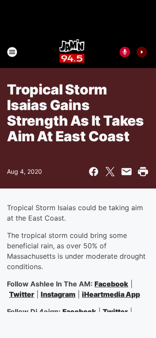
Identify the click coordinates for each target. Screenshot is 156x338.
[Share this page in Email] (126, 172)
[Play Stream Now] (141, 52)
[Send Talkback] (125, 52)
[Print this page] (143, 172)
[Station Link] (72, 52)
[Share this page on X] (110, 172)
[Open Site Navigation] (12, 52)
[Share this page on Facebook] (94, 172)
